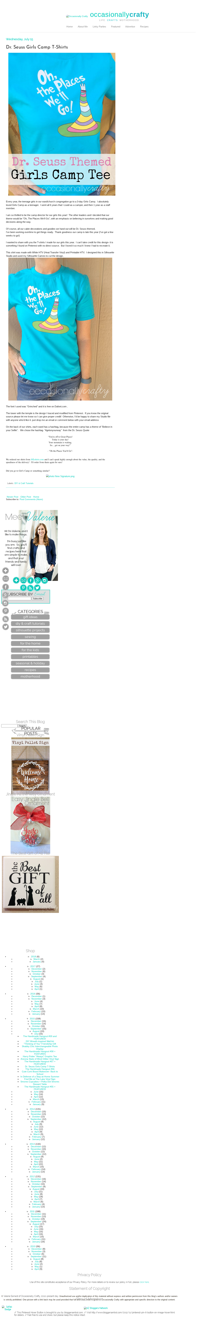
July (37, 981)
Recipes (144, 26)
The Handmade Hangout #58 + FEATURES (39, 1052)
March (37, 959)
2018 (33, 956)
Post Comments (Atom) (31, 499)
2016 (32, 993)
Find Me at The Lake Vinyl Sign (39, 1079)
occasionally (119, 14)
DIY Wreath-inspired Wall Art (40, 1041)
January (37, 961)
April (36, 989)
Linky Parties (99, 26)
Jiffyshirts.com (37, 459)
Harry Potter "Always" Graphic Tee (40, 1056)
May (37, 986)
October (37, 974)
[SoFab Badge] (8, 1309)
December (36, 969)
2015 (32, 1018)
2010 (32, 1246)
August (36, 979)
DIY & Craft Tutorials (24, 483)
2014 (32, 1109)
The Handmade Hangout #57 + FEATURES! (39, 1062)
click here (144, 1282)
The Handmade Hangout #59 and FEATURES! (40, 1037)
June (36, 984)
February (36, 1011)
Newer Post (12, 497)
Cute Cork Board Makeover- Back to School (40, 1072)
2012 (32, 1176)
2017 (32, 966)
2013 (32, 1144)
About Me (83, 26)
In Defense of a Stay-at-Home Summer (39, 1076)
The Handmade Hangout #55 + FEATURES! (39, 1087)
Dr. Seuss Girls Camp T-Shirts (40, 1066)
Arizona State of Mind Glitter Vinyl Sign (40, 1059)
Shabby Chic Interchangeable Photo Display (40, 1047)
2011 (32, 1211)
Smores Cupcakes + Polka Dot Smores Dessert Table (39, 1082)
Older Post (25, 497)
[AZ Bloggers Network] (96, 1308)
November (36, 971)
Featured (115, 26)
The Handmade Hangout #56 (39, 1069)
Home (69, 26)
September (36, 976)
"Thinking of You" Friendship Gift (40, 1044)
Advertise (130, 26)
